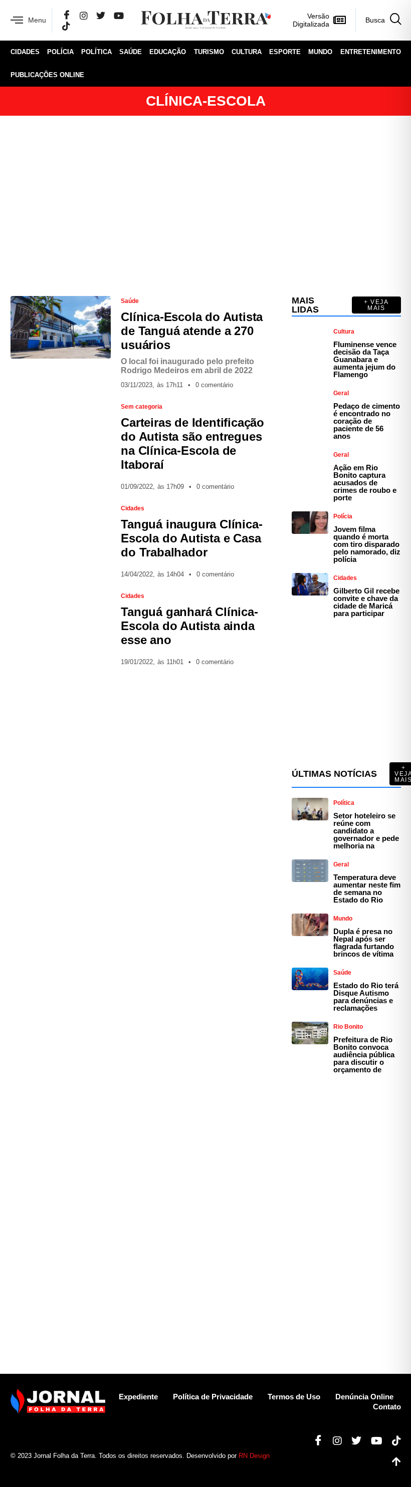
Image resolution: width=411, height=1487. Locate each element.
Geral (341, 393)
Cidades (25, 52)
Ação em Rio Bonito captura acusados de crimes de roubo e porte (364, 482)
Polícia (60, 52)
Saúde (130, 52)
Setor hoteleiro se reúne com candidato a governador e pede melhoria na (366, 830)
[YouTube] (119, 15)
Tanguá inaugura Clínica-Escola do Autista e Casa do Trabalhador (191, 538)
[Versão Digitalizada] (339, 20)
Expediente (138, 1396)
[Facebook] (66, 15)
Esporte (285, 52)
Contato (387, 1406)
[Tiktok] (392, 1441)
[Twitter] (100, 15)
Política (96, 52)
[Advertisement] (206, 206)
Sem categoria (141, 407)
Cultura (247, 52)
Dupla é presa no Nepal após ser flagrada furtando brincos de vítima (363, 942)
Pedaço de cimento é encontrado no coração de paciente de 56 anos (366, 421)
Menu (37, 20)
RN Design (254, 1455)
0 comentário (214, 385)
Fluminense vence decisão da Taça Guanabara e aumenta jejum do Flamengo (364, 359)
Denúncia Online (364, 1396)
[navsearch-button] (378, 20)
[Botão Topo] (392, 1462)
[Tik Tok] (66, 26)
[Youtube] (372, 1441)
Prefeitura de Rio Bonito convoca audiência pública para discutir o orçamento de (363, 1054)
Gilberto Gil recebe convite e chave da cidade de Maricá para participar (366, 602)
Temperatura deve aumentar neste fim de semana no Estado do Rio (366, 888)
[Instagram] (84, 15)
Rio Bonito (348, 1027)
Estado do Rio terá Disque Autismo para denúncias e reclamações (365, 996)
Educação (167, 52)
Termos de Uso (294, 1396)
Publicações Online (47, 75)
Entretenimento (370, 52)
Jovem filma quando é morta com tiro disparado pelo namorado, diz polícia (366, 544)
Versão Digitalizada (311, 20)
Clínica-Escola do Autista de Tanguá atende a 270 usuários (192, 331)
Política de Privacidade (213, 1396)
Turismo (209, 52)
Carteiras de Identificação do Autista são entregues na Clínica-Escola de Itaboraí (192, 443)
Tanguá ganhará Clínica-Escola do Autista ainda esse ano (189, 626)
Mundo (320, 52)
